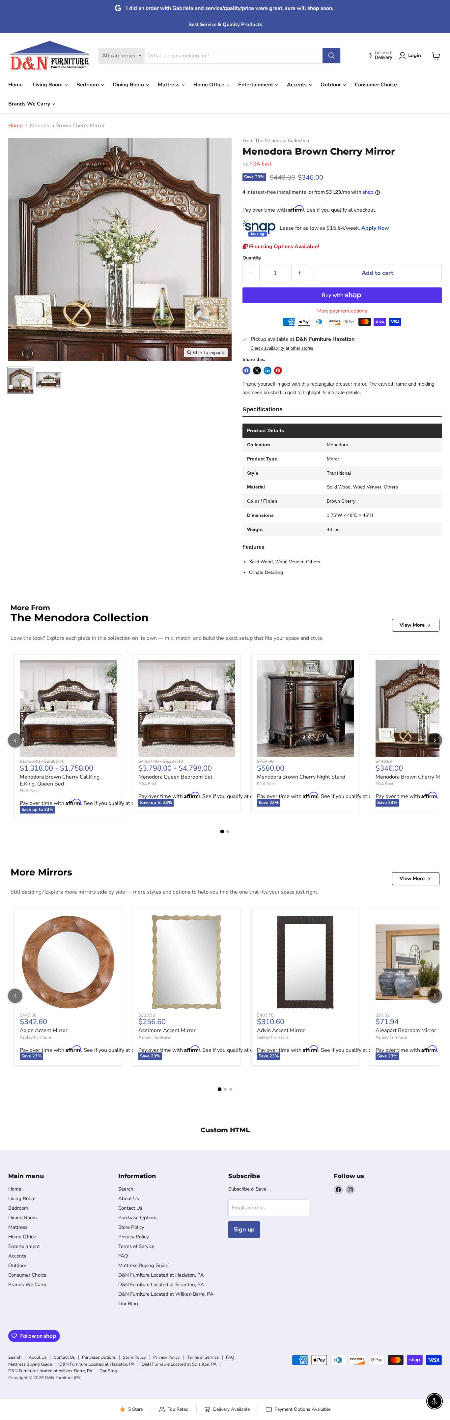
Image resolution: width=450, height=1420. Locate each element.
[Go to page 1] (222, 832)
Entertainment (256, 84)
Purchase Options (137, 1217)
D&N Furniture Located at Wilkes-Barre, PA (165, 1294)
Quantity (251, 258)
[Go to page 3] (230, 1089)
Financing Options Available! (283, 246)
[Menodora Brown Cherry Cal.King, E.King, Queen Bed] (68, 708)
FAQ (123, 1256)
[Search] (331, 55)
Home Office (209, 84)
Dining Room (129, 84)
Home (15, 84)
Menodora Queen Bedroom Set (175, 777)
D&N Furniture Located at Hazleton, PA (161, 1275)
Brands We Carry (29, 103)
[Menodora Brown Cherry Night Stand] (305, 708)
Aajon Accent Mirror (44, 1030)
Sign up (244, 1229)
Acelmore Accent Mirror (167, 1030)
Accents (297, 84)
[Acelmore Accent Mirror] (186, 962)
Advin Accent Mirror (281, 1030)
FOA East (260, 163)
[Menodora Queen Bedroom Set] (186, 708)
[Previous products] (15, 740)
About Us (128, 1198)
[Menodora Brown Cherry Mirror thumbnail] (21, 380)
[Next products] (435, 740)
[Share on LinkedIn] (267, 370)
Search (125, 1189)
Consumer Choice (376, 84)
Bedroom (88, 84)
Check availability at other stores (282, 348)
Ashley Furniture (35, 1037)
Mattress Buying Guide (143, 1265)
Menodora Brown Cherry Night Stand (301, 777)
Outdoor (331, 84)
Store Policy (131, 1227)
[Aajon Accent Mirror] (68, 962)
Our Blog (128, 1303)
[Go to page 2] (227, 831)
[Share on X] (257, 370)
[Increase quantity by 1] (300, 273)
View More (412, 625)
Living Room (48, 84)
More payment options (342, 311)
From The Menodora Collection (275, 140)
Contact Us (130, 1208)
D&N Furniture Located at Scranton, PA (161, 1284)
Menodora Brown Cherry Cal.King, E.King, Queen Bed (60, 780)
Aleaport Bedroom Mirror (406, 1030)
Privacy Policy (133, 1236)
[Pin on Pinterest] (278, 370)
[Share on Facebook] (246, 370)
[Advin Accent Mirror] (305, 962)
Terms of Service (136, 1246)
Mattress (169, 84)
